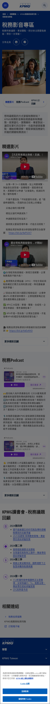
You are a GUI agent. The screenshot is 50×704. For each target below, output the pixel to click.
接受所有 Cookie (25, 699)
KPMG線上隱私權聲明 (24, 678)
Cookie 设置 (25, 684)
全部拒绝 (25, 691)
